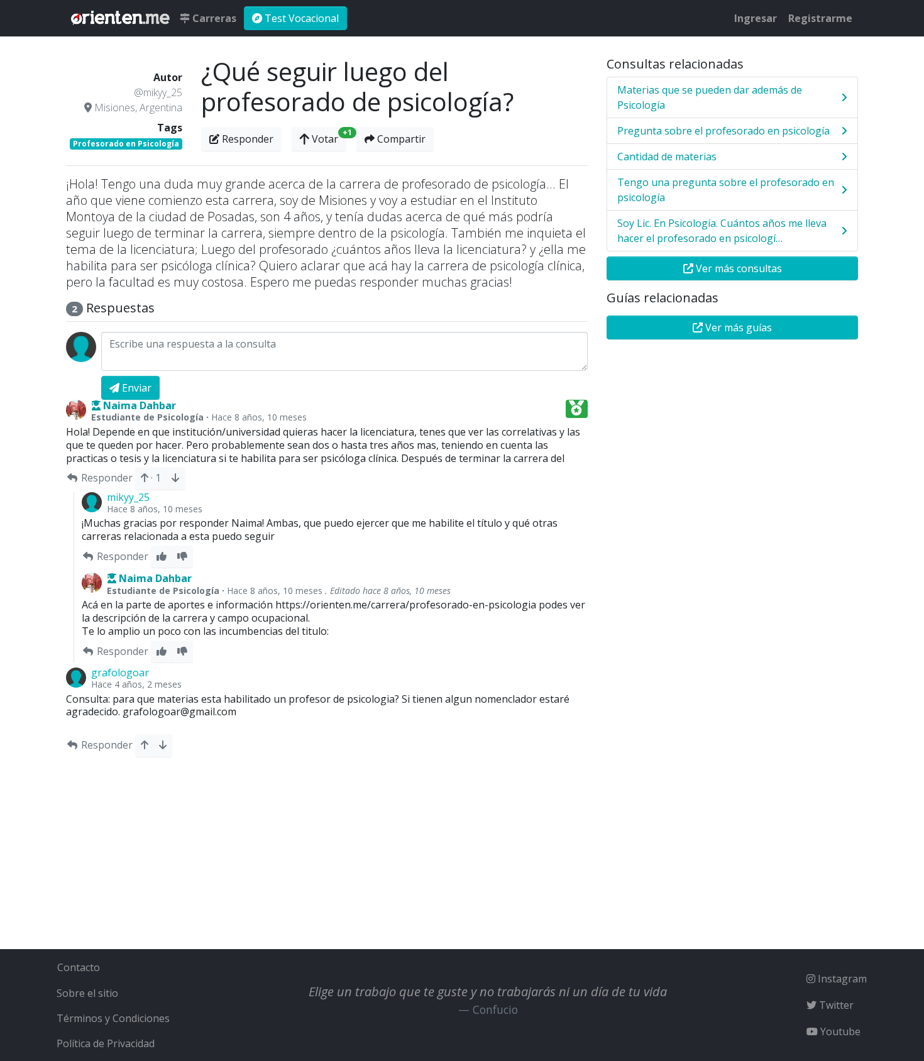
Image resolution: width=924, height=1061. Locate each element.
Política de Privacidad (106, 1043)
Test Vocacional (300, 18)
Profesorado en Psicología (126, 143)
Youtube (839, 1031)
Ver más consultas (737, 268)
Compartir (400, 139)
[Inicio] (120, 18)
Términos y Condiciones (113, 1018)
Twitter (835, 1005)
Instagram (841, 979)
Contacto (78, 967)
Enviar (135, 388)
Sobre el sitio (87, 993)
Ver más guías (737, 327)
